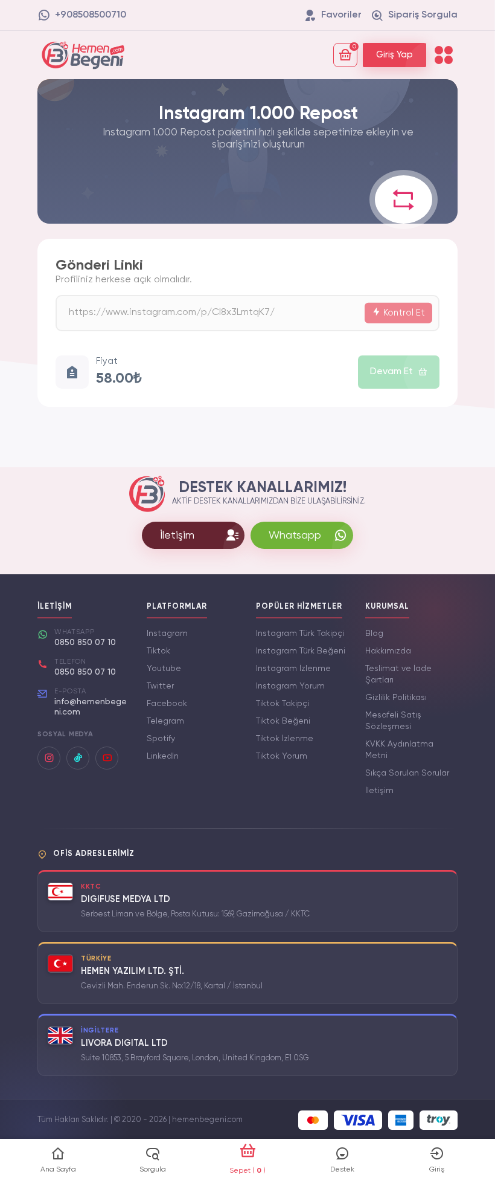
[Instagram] (48, 758)
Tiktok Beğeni (283, 721)
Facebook (167, 703)
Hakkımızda (388, 651)
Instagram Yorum (290, 686)
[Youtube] (106, 758)
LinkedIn (163, 756)
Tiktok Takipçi (282, 703)
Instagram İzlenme (293, 668)
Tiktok (158, 651)
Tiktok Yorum (281, 756)
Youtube (164, 668)
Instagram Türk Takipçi (300, 633)
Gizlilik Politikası (396, 697)
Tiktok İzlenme (284, 738)
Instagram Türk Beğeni (300, 651)
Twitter (160, 686)
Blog (374, 633)
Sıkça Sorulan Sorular (407, 773)
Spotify (161, 738)
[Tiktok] (77, 758)
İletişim (379, 790)
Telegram (165, 721)
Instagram (167, 633)
